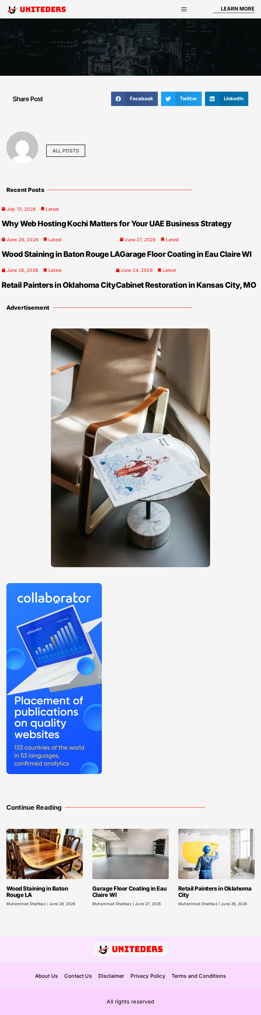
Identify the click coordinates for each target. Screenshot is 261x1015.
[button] (134, 99)
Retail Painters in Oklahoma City (59, 285)
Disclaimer (111, 976)
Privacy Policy (147, 976)
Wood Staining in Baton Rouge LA (61, 254)
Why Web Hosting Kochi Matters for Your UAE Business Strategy (116, 223)
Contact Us (78, 976)
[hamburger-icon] (184, 9)
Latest (52, 209)
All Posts (66, 151)
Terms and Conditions (199, 976)
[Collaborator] (54, 772)
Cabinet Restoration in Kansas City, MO (186, 285)
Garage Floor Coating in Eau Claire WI (185, 254)
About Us (46, 976)
